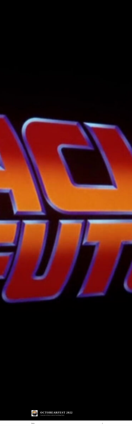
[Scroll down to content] (102, 423)
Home (33, 423)
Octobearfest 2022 (56, 412)
